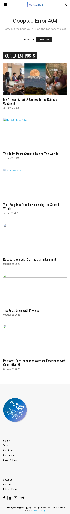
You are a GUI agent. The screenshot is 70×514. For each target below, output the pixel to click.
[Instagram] (22, 498)
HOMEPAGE (44, 39)
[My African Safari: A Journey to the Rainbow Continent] (35, 79)
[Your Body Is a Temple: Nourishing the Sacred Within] (35, 185)
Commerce (8, 455)
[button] (5, 4)
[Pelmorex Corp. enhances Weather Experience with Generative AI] (35, 341)
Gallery (7, 440)
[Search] (65, 4)
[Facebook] (5, 498)
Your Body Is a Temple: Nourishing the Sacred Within (31, 206)
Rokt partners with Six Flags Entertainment (29, 259)
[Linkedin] (10, 498)
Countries (8, 450)
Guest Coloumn (10, 460)
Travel (6, 445)
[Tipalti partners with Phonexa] (35, 290)
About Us (7, 479)
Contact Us (8, 484)
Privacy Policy (10, 489)
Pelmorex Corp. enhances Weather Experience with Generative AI (34, 362)
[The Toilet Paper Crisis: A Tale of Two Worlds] (35, 134)
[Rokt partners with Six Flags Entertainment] (35, 239)
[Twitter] (17, 498)
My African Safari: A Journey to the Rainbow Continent (30, 101)
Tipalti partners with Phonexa (21, 310)
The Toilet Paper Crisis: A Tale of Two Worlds (30, 153)
